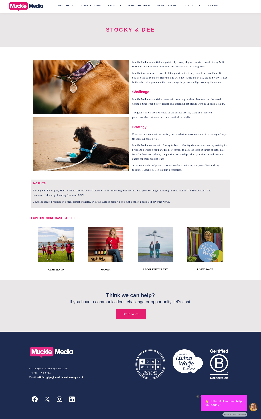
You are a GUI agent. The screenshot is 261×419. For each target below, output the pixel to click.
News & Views (167, 5)
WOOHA (105, 269)
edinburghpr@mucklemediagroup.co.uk (60, 377)
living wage (205, 269)
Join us (212, 5)
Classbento (56, 269)
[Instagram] (59, 399)
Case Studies (91, 5)
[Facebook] (34, 399)
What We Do (66, 5)
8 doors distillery (155, 269)
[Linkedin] (72, 399)
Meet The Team (139, 5)
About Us (114, 5)
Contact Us (192, 5)
